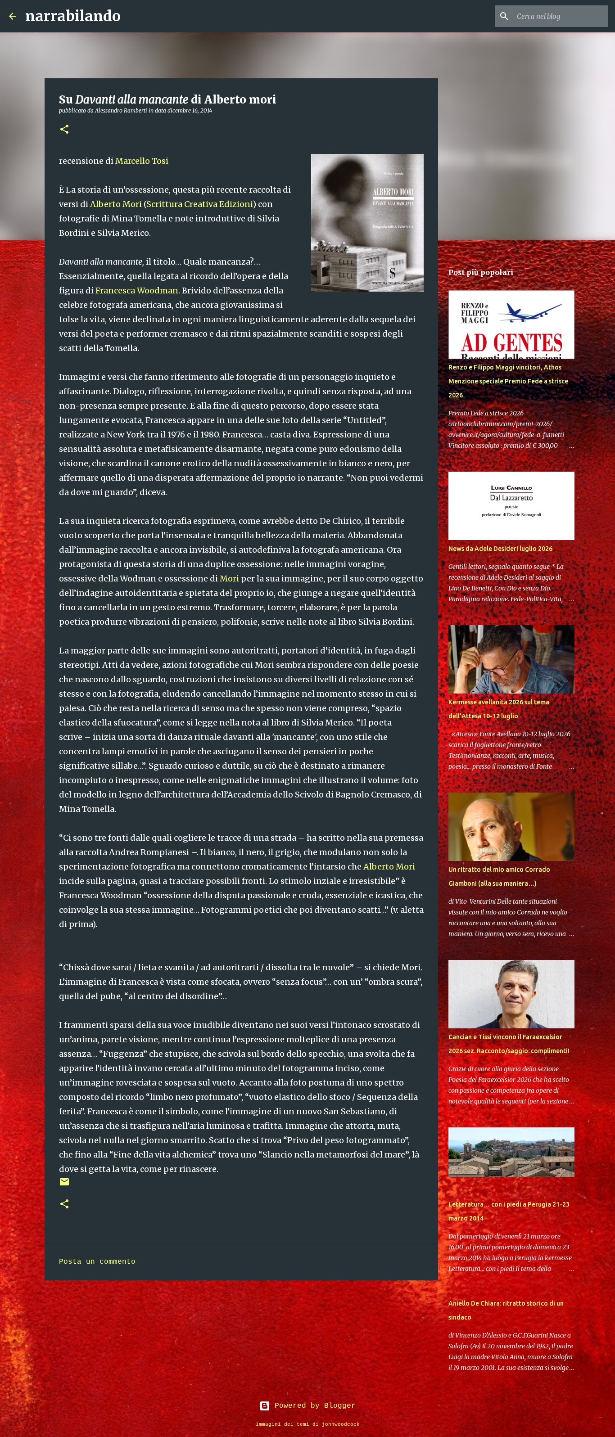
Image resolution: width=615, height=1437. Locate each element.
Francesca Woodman (136, 290)
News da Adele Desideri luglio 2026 (500, 548)
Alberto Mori (116, 204)
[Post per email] (64, 1185)
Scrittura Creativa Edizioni (199, 204)
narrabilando (73, 16)
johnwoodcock (341, 1424)
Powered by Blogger (313, 1406)
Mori (229, 578)
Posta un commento (97, 1262)
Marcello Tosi (141, 161)
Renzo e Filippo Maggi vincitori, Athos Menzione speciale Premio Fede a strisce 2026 (508, 381)
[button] (64, 130)
